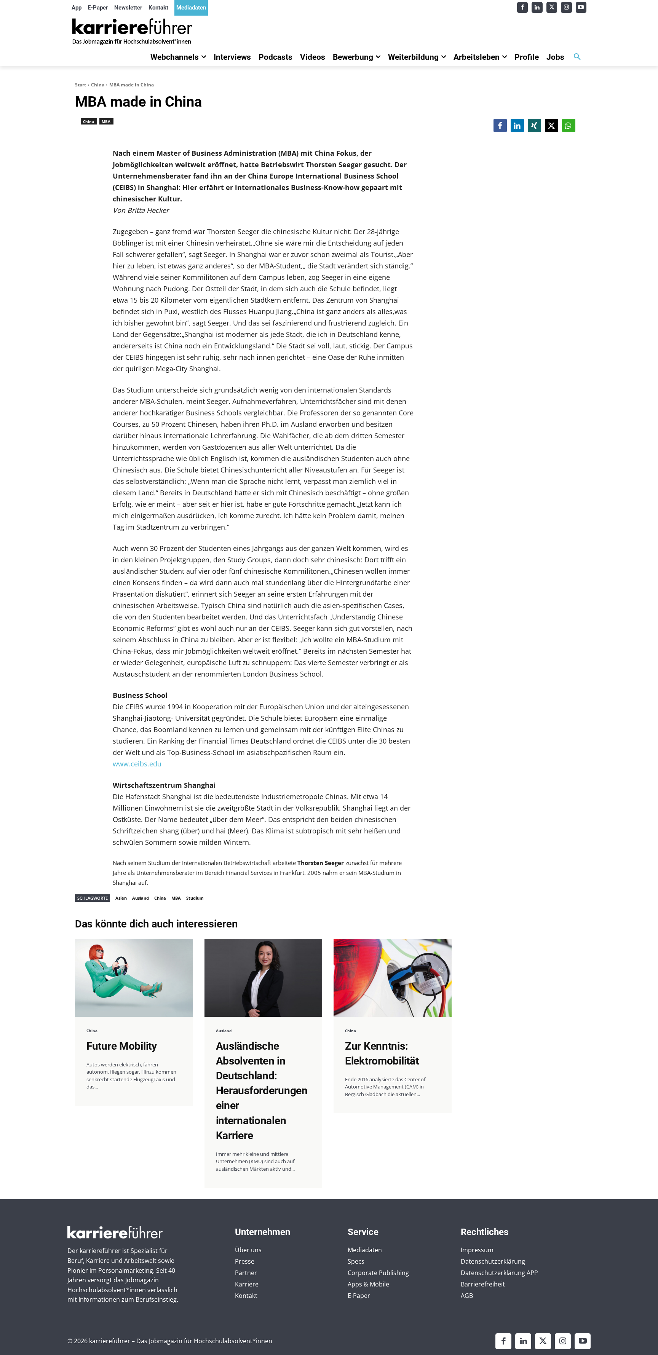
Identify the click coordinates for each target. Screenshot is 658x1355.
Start (80, 84)
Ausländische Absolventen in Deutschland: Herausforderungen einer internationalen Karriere (262, 1091)
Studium (195, 898)
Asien (121, 898)
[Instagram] (566, 7)
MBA (106, 121)
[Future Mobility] (134, 978)
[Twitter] (551, 7)
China (97, 84)
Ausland (140, 898)
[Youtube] (581, 7)
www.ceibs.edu (137, 763)
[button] (577, 57)
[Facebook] (522, 7)
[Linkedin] (537, 7)
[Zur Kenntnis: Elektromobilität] (393, 978)
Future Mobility (121, 1046)
